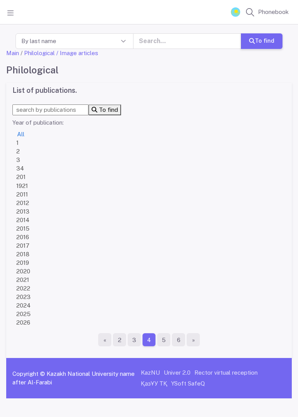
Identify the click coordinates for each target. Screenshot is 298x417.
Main (12, 53)
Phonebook (273, 12)
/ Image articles (77, 53)
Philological (39, 53)
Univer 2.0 (177, 372)
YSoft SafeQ (188, 383)
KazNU (150, 372)
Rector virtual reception (226, 372)
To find (264, 40)
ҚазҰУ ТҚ (154, 383)
